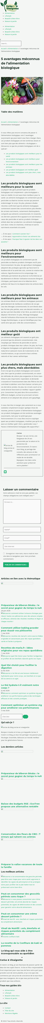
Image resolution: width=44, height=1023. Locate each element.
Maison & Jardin (11, 21)
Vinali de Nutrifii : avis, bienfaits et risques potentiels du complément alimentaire (20, 931)
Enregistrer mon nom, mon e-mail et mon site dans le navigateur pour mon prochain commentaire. (20, 556)
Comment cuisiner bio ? (21, 234)
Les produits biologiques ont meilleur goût (22, 170)
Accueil (3, 48)
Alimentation (10, 13)
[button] (22, 39)
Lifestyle (8, 16)
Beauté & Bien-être (12, 18)
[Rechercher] (25, 716)
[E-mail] (5, 472)
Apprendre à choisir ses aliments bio (26, 236)
